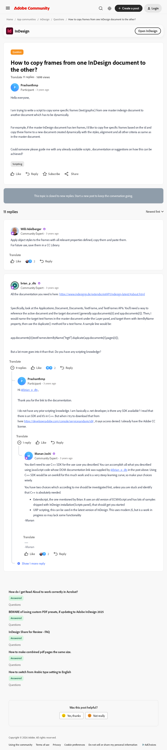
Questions (58, 19)
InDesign (44, 19)
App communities (26, 19)
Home (10, 19)
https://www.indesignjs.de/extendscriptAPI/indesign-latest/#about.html (102, 294)
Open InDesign (147, 31)
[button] (7, 9)
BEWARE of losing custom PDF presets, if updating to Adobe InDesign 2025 (56, 612)
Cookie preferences (74, 744)
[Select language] (109, 8)
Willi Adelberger (31, 229)
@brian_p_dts (29, 390)
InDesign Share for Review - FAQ (29, 632)
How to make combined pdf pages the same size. (40, 652)
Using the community (20, 744)
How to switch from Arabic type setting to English (40, 672)
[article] (83, 246)
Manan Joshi (43, 453)
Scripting (17, 164)
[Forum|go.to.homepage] (32, 8)
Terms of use (42, 744)
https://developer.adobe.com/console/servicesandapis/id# (59, 421)
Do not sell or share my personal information (113, 744)
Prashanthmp (29, 85)
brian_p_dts (28, 283)
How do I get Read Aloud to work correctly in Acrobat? (43, 592)
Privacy (57, 744)
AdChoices (150, 744)
